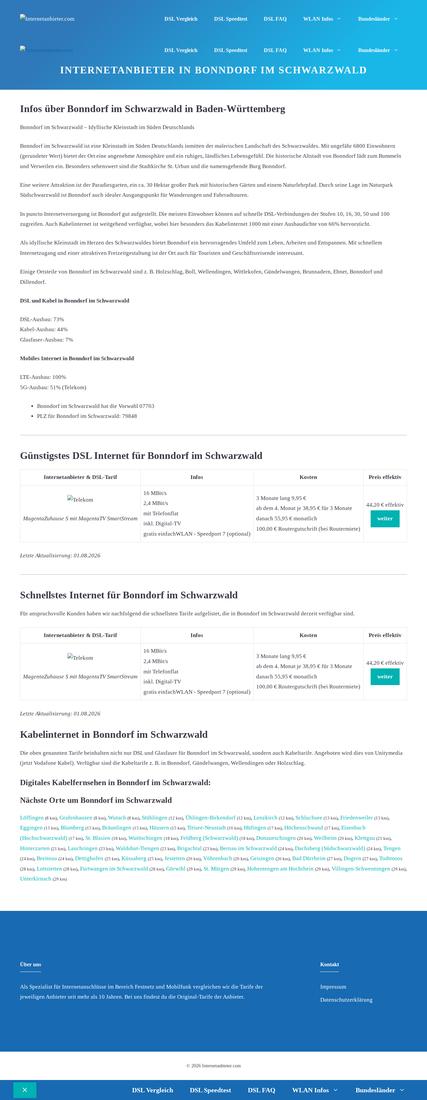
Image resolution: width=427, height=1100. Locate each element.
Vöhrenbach (217, 858)
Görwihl (175, 869)
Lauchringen (83, 848)
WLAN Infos (318, 19)
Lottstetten (49, 869)
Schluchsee (309, 817)
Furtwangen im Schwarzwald (114, 869)
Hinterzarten (35, 848)
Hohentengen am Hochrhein (280, 869)
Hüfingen (255, 827)
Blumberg (72, 827)
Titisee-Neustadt (206, 827)
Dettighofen (89, 858)
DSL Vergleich (180, 19)
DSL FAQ (275, 19)
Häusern (159, 827)
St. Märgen (216, 869)
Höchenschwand (303, 827)
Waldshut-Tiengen (137, 848)
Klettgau (365, 838)
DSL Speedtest (230, 19)
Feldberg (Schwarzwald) (209, 838)
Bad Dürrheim (309, 858)
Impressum (333, 987)
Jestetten (174, 858)
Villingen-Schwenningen (361, 869)
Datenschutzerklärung (346, 1000)
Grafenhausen (75, 817)
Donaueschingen (276, 838)
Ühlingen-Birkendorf (210, 817)
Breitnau (47, 858)
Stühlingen (154, 817)
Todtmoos (391, 858)
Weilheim (325, 838)
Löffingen (32, 817)
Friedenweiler (356, 817)
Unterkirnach (35, 879)
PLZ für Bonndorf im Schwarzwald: (79, 416)
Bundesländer (374, 19)
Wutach (117, 817)
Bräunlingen (116, 827)
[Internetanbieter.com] (46, 50)
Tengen (392, 848)
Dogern (352, 858)
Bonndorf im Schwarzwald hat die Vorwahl (87, 406)
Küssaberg (133, 858)
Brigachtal (189, 848)
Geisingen (262, 858)
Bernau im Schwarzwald (248, 848)
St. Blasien (97, 838)
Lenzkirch (266, 817)
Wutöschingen (145, 838)
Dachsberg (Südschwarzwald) (330, 848)
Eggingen (31, 827)
